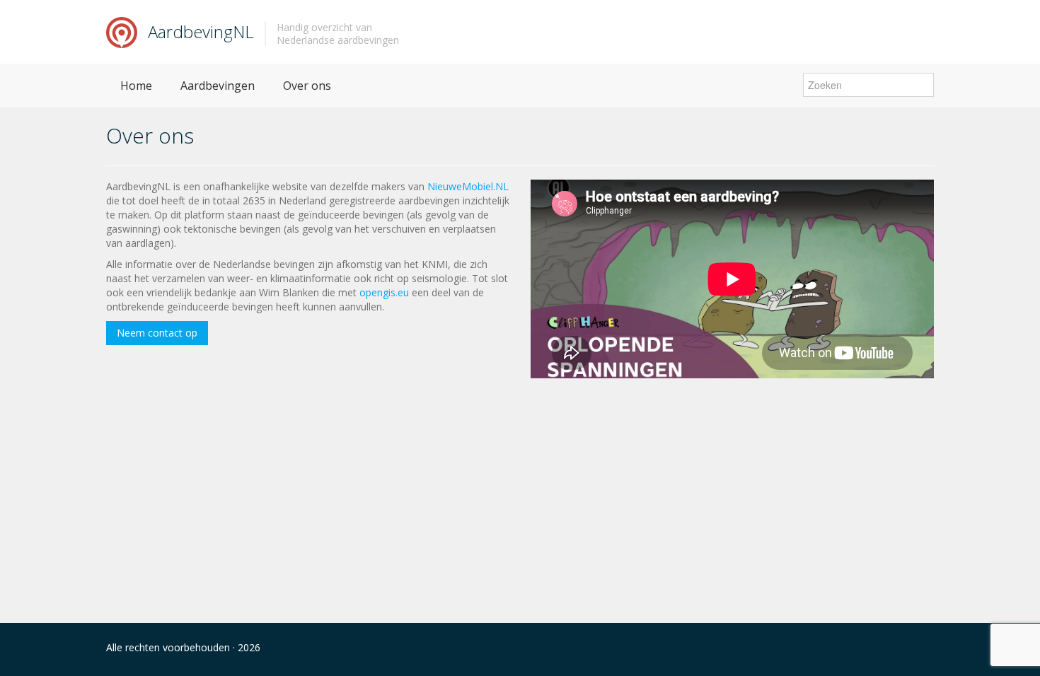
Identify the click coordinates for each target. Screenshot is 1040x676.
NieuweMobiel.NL (468, 186)
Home (136, 85)
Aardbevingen (217, 85)
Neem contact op (157, 332)
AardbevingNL (201, 31)
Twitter (925, 649)
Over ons (307, 85)
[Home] (121, 31)
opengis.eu (384, 292)
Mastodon (896, 649)
